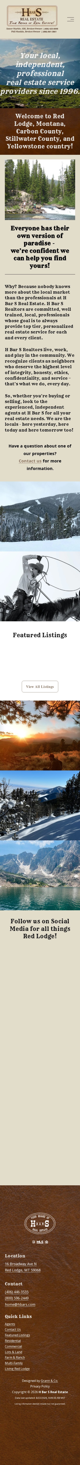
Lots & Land (13, 1352)
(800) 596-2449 (17, 1298)
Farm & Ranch (15, 1357)
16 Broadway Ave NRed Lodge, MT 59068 (23, 1267)
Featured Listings (17, 1335)
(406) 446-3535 (17, 1291)
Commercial (13, 1346)
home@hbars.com (20, 1304)
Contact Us (13, 1329)
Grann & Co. (49, 1381)
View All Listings (40, 686)
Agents (10, 1324)
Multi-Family (14, 1363)
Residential (13, 1341)
